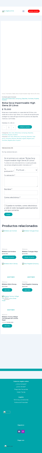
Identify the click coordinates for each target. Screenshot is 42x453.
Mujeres (36, 98)
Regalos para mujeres (14, 140)
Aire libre (10, 136)
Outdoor (4, 100)
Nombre (8, 189)
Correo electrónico (12, 197)
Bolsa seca (17, 136)
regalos (24, 138)
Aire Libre (5, 98)
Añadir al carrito (25, 127)
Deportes (24, 98)
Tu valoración (9, 175)
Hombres (9, 93)
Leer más (7, 290)
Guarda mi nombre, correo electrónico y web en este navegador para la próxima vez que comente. (21, 208)
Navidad (19, 138)
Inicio (3, 93)
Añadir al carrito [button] (9, 257)
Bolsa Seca (11, 98)
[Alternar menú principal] (23, 11)
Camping (18, 98)
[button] (34, 11)
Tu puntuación (9, 170)
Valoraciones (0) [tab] (7, 148)
